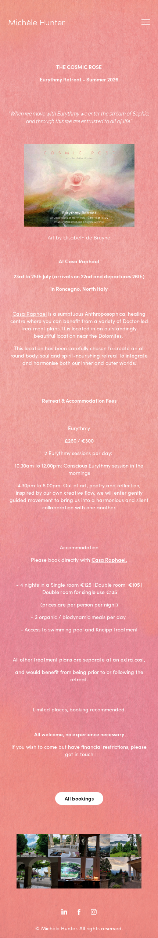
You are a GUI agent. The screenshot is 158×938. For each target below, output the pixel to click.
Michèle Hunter (36, 22)
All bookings (79, 798)
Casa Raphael (29, 313)
